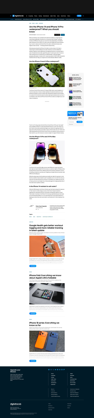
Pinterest (59, 369)
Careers (49, 403)
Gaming (52, 377)
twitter (38, 209)
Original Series (72, 384)
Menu (10, 16)
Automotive (53, 384)
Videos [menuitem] (68, 16)
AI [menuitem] (26, 16)
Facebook (48, 369)
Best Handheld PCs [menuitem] (43, 19)
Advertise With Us (54, 392)
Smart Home (53, 380)
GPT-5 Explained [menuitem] (78, 19)
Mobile (30, 216)
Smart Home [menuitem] (63, 16)
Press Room (69, 405)
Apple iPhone (39, 216)
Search (83, 16)
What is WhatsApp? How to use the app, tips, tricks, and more (77, 97)
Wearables (72, 375)
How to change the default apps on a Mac (77, 91)
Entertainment (53, 382)
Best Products (72, 380)
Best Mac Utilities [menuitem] (36, 19)
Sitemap (68, 407)
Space (71, 377)
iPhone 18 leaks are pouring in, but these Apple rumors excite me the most (77, 104)
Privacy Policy (71, 124)
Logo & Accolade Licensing (55, 396)
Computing (53, 375)
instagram (36, 209)
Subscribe (79, 121)
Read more (33, 266)
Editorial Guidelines (54, 394)
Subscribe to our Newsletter (74, 389)
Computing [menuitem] (30, 16)
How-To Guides (73, 382)
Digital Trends (16, 17)
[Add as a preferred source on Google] (57, 35)
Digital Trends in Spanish (74, 394)
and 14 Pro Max (40, 167)
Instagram (51, 369)
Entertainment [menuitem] (46, 16)
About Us (52, 389)
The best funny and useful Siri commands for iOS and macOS (77, 78)
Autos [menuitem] (58, 16)
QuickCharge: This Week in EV (48, 216)
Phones (52, 373)
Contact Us (53, 390)
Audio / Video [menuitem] (53, 16)
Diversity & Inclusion (51, 407)
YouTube (55, 369)
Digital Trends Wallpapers (74, 392)
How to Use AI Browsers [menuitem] (51, 19)
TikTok (57, 369)
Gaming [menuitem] (40, 16)
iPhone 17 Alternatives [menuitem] (60, 19)
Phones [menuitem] (35, 16)
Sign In (79, 15)
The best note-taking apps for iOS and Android (77, 85)
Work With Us (50, 405)
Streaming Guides (73, 379)
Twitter (53, 369)
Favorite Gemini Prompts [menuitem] (70, 19)
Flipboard (64, 369)
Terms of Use (50, 409)
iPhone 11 (38, 173)
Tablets (71, 373)
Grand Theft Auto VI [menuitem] (18, 19)
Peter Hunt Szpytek (33, 34)
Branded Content (73, 390)
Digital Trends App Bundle (74, 396)
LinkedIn (62, 369)
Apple (34, 216)
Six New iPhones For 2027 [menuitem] (27, 19)
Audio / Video (53, 379)
